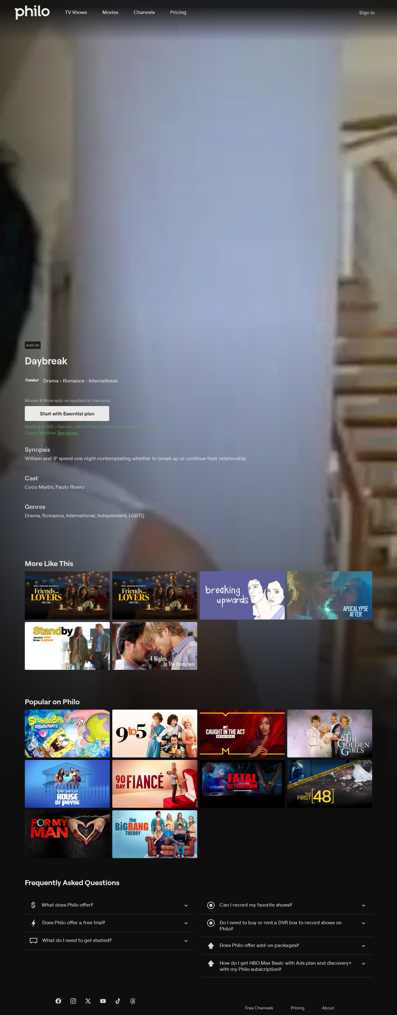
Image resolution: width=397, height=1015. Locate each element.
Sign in (367, 12)
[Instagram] (73, 1001)
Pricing (178, 12)
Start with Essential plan (67, 413)
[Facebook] (58, 1001)
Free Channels (259, 1007)
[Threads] (132, 1001)
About (328, 1007)
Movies (110, 12)
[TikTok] (118, 1001)
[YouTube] (103, 1001)
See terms (67, 432)
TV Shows (76, 12)
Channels (144, 12)
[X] (88, 1001)
